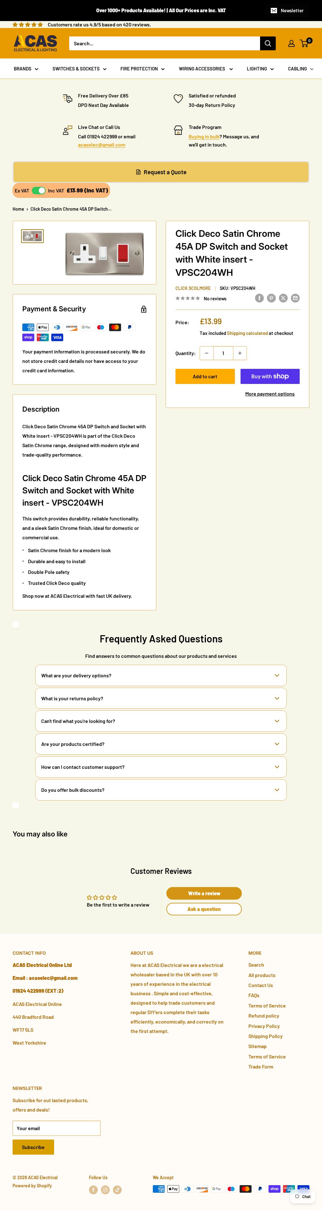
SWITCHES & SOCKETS (76, 68)
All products (261, 975)
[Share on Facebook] (259, 297)
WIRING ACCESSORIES (202, 68)
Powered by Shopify (32, 1185)
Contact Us (260, 985)
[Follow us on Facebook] (93, 1189)
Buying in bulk (204, 136)
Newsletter (292, 10)
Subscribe (33, 1147)
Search (256, 965)
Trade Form (260, 1066)
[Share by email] (295, 297)
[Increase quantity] (240, 353)
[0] (304, 43)
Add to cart (205, 376)
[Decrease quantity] (206, 353)
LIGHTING (257, 68)
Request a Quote (165, 171)
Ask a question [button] (204, 909)
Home (18, 209)
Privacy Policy (264, 1026)
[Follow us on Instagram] (105, 1189)
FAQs (253, 995)
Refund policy (263, 1016)
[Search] (268, 43)
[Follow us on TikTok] (117, 1189)
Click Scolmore (193, 288)
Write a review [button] (204, 893)
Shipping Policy (265, 1036)
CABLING (297, 68)
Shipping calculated (247, 333)
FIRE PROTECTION (139, 68)
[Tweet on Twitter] (283, 297)
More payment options (270, 394)
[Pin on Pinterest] (271, 297)
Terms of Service (267, 1005)
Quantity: (185, 353)
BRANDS (22, 68)
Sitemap (257, 1046)
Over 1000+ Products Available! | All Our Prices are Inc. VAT (161, 10)
